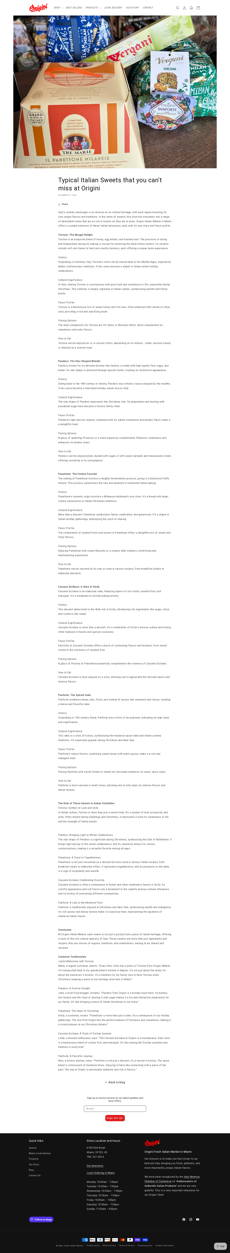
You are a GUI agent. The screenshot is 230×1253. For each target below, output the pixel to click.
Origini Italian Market (73, 1246)
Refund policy (109, 1246)
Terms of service (127, 1246)
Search (33, 1148)
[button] (58, 7)
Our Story (34, 1164)
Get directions (95, 1165)
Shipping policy (145, 1246)
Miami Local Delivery (40, 1153)
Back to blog (117, 1082)
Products (34, 1159)
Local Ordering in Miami (101, 1172)
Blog (31, 1170)
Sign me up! (115, 1118)
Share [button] (65, 204)
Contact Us (35, 1175)
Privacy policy (93, 1246)
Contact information (164, 1246)
